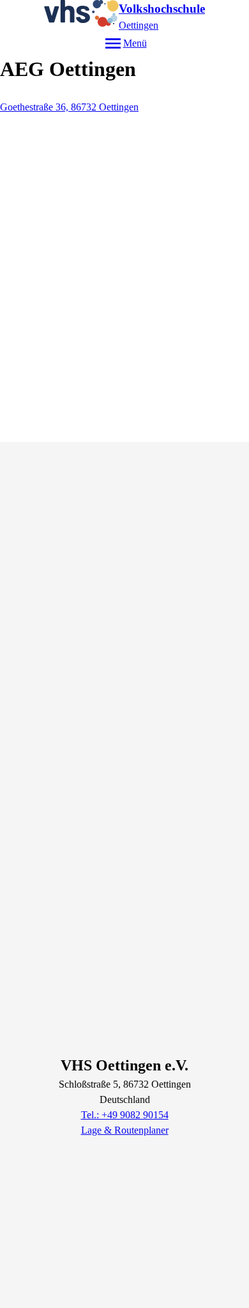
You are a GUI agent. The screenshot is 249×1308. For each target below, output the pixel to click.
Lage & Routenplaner (125, 1130)
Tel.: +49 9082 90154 (125, 1114)
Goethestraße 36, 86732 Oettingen (69, 107)
